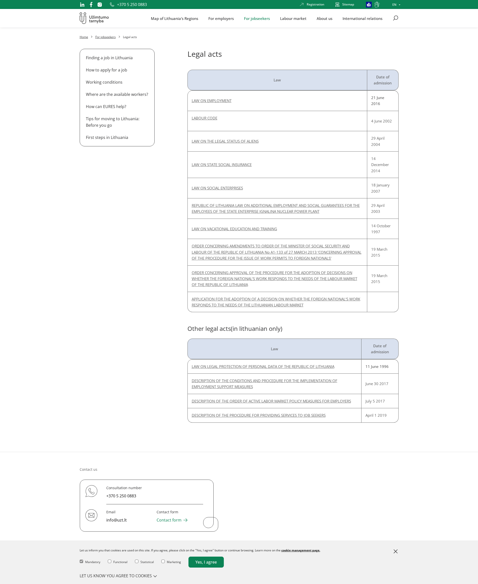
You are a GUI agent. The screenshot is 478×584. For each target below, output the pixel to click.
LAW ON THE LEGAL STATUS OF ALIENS (225, 141)
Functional (120, 562)
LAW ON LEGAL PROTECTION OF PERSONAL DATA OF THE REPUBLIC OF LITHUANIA (263, 366)
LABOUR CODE (204, 118)
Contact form (169, 520)
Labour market (293, 18)
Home (84, 37)
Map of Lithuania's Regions (174, 18)
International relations (362, 18)
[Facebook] (91, 4)
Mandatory (92, 562)
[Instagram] (100, 4)
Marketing (174, 562)
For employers (221, 18)
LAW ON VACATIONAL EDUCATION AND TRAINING (234, 228)
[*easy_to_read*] (369, 4)
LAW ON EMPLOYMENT (212, 100)
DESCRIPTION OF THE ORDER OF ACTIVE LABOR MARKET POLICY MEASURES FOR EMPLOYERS (271, 401)
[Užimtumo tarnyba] (94, 18)
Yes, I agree (206, 562)
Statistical (147, 562)
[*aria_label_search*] (396, 18)
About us (324, 18)
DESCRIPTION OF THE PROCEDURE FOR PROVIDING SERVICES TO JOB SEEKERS (259, 415)
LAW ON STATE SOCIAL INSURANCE (222, 164)
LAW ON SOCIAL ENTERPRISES (217, 187)
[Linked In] (82, 4)
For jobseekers (257, 18)
